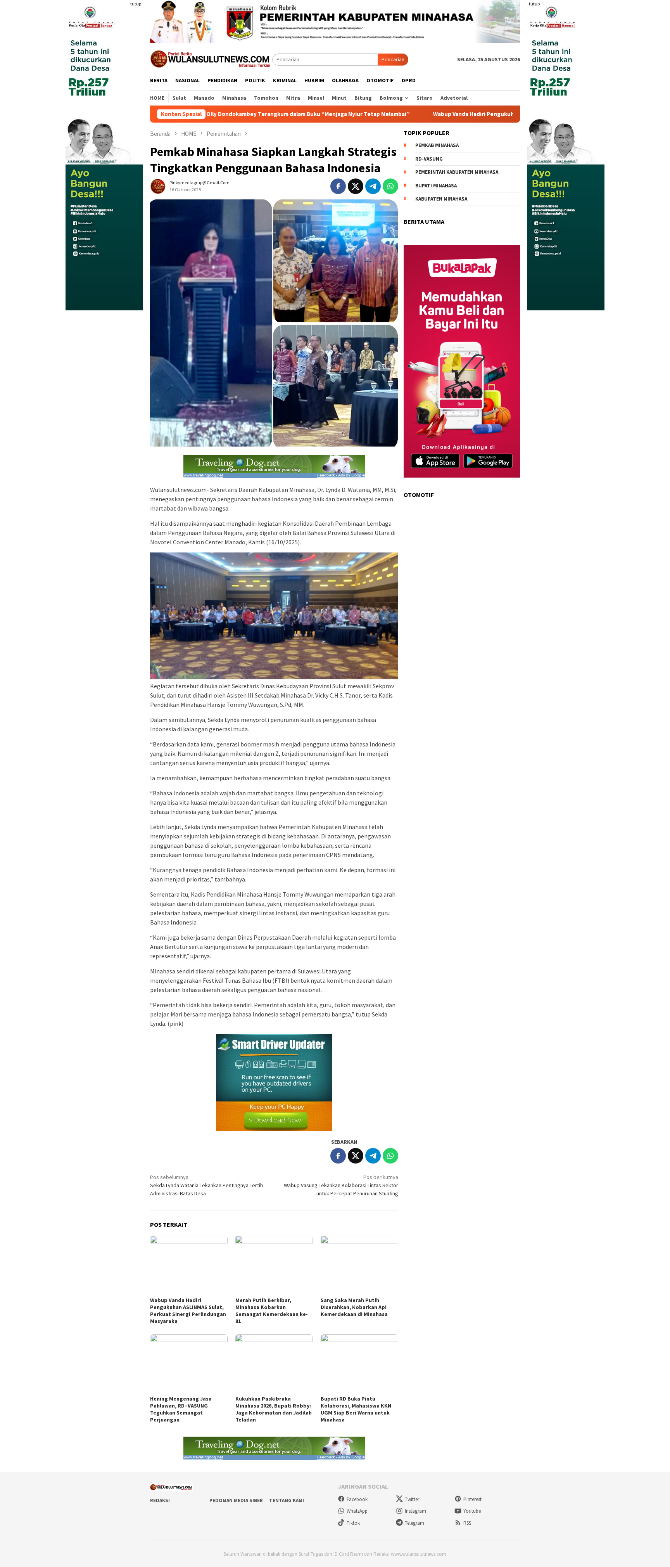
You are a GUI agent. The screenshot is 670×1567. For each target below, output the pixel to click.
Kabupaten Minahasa (441, 199)
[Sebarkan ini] (338, 186)
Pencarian (393, 59)
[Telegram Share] (373, 186)
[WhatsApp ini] (390, 186)
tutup (135, 4)
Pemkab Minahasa (437, 145)
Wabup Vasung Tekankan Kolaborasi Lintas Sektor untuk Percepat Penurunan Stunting (341, 1185)
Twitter (412, 1499)
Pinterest (472, 1499)
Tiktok (353, 1523)
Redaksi (160, 1500)
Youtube (472, 1511)
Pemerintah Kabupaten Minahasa (456, 172)
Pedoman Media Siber (236, 1500)
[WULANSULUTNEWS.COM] (211, 58)
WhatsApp (357, 1511)
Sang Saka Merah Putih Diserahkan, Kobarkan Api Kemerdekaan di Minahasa (354, 1307)
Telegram (414, 1523)
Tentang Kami (286, 1500)
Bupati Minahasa (436, 185)
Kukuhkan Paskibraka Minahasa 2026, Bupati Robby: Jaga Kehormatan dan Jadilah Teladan (273, 1409)
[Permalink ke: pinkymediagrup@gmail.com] (158, 185)
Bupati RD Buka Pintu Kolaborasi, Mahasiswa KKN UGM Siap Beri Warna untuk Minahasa (356, 1409)
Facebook (357, 1499)
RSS (467, 1523)
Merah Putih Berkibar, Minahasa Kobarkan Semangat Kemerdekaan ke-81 (271, 1311)
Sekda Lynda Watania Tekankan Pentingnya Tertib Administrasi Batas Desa (206, 1185)
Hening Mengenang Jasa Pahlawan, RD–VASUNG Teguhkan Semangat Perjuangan (181, 1409)
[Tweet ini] (355, 186)
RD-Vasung (429, 159)
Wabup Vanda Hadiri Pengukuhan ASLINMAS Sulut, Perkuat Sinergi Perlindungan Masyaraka (474, 114)
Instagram (415, 1511)
